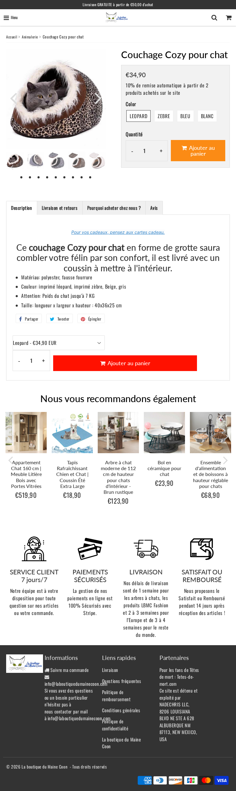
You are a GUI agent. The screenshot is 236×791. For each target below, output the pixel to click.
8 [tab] (82, 177)
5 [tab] (56, 177)
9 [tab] (90, 177)
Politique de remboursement (116, 695)
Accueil (11, 36)
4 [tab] (47, 177)
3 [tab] (39, 177)
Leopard (138, 116)
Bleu (185, 116)
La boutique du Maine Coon (121, 743)
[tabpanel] (15, 160)
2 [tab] (30, 177)
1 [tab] (21, 177)
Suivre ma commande (69, 669)
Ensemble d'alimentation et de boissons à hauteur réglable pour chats (210, 474)
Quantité (134, 134)
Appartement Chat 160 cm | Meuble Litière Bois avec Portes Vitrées (26, 474)
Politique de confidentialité (115, 725)
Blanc (207, 116)
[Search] (214, 17)
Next (98, 98)
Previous (13, 98)
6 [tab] (64, 177)
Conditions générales (121, 710)
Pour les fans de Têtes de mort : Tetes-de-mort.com (179, 676)
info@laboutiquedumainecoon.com (76, 683)
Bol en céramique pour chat (164, 468)
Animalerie (30, 36)
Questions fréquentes (121, 680)
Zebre (164, 116)
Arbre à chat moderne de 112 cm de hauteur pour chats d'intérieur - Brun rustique (118, 477)
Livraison (110, 669)
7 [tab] (73, 177)
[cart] (229, 17)
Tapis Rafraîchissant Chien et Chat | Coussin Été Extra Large (72, 474)
